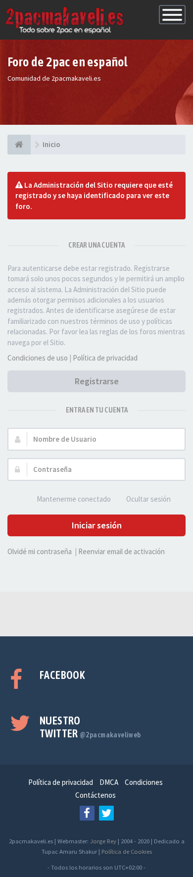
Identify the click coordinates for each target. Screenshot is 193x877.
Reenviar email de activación (121, 551)
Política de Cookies (126, 851)
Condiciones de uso (37, 357)
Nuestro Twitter (90, 727)
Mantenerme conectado (74, 499)
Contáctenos (95, 795)
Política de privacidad (105, 357)
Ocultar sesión (148, 499)
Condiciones (144, 782)
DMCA (108, 782)
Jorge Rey (103, 841)
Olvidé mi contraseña (39, 551)
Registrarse (97, 381)
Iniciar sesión (97, 525)
